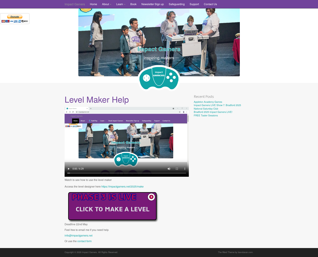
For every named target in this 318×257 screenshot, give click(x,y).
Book (133, 4)
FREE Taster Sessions (206, 115)
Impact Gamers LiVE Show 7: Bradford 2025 (217, 105)
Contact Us (210, 4)
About (106, 4)
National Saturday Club (206, 108)
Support (194, 4)
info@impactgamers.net (78, 235)
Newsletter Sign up (152, 4)
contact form (84, 241)
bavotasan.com (245, 252)
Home (93, 4)
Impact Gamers (75, 4)
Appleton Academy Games (208, 101)
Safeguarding (177, 4)
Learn (120, 4)
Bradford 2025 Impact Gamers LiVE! (213, 112)
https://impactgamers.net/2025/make (122, 186)
